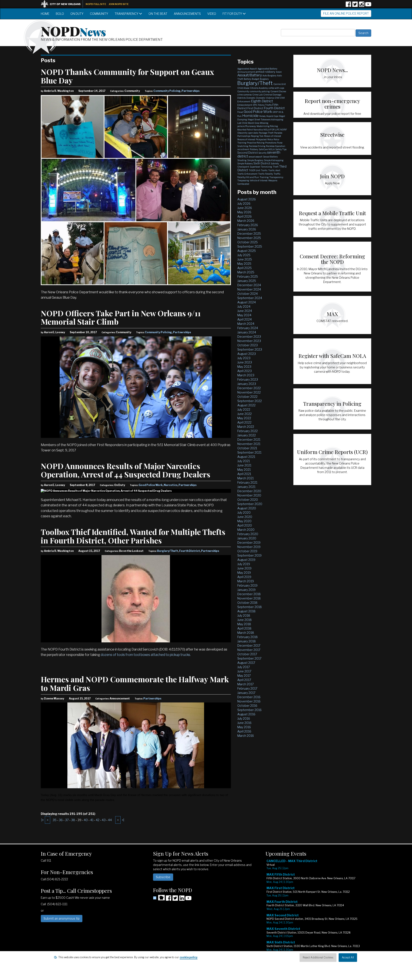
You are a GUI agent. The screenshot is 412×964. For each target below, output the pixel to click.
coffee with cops (276, 88)
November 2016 (249, 701)
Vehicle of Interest (259, 180)
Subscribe (163, 877)
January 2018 (246, 641)
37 (67, 820)
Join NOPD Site (119, 4)
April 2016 (244, 731)
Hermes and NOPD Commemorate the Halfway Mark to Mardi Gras (135, 683)
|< (42, 820)
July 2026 (243, 203)
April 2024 (244, 319)
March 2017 (245, 684)
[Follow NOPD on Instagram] (362, 6)
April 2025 (244, 268)
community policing (260, 91)
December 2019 (249, 542)
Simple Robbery (245, 163)
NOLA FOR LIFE (272, 129)
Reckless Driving (257, 146)
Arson (279, 72)
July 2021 (243, 461)
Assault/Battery (249, 75)
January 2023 (246, 384)
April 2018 (244, 628)
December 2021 (248, 439)
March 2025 (245, 272)
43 (104, 820)
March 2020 (245, 529)
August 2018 (246, 611)
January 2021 (246, 487)
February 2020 (247, 534)
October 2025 (247, 242)
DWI (277, 98)
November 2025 (249, 238)
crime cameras (244, 94)
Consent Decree (278, 91)
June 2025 (244, 259)
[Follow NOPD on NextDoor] (159, 897)
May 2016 (244, 727)
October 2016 (247, 705)
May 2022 (244, 418)
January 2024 (246, 332)
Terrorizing (266, 166)
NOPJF (283, 129)
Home (45, 13)
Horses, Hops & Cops (268, 116)
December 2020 (249, 491)
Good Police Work (151, 485)
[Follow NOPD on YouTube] (368, 6)
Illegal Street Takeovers (259, 119)
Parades (278, 133)
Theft (276, 166)
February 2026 (247, 225)
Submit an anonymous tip (62, 918)
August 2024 (246, 302)
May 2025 (244, 263)
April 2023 (244, 371)
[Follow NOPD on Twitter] (355, 6)
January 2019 (246, 590)
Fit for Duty (233, 13)
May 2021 (244, 469)
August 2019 (246, 559)
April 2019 (244, 577)
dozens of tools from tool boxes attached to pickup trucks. (145, 655)
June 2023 (244, 362)
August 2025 (246, 251)
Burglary (264, 79)
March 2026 (245, 220)
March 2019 (245, 581)
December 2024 (249, 285)
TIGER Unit (254, 170)
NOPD (73, 30)
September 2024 (249, 298)
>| (123, 820)
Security (262, 152)
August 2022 (246, 405)
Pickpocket (261, 139)
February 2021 (247, 482)
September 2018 (249, 607)
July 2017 (243, 667)
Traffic (264, 170)
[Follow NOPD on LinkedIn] (182, 899)
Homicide (250, 116)
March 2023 (245, 375)
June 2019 (244, 568)
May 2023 (244, 366)
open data (253, 133)
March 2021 (245, 478)
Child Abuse (243, 88)
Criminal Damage (272, 94)
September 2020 (249, 504)
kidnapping (277, 119)
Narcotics (170, 485)
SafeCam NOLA (267, 149)
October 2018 (247, 602)
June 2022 (244, 414)
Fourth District (189, 550)
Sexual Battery (270, 156)
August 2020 (246, 508)
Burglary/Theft (167, 550)
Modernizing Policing (267, 126)
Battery (247, 79)
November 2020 (249, 495)
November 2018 (249, 598)
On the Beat (157, 13)
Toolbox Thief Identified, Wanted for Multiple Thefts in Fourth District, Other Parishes (133, 536)
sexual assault (255, 156)
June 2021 (244, 465)
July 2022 (243, 409)
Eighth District (262, 101)
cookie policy (188, 957)
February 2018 (247, 637)
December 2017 (248, 645)
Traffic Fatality (265, 174)
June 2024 (244, 311)
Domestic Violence (265, 98)
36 (61, 820)
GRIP (275, 112)
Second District (247, 152)
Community (99, 13)
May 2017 (244, 675)
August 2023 (246, 354)
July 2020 (244, 512)
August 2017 (246, 662)
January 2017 (246, 693)
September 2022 (249, 401)
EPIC (255, 105)
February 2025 (247, 276)
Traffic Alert (274, 170)
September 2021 (249, 452)
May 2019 (244, 572)
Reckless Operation (275, 146)
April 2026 (244, 216)
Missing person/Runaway (252, 124)
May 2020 (244, 521)
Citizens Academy (259, 88)
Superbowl (255, 166)
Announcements (187, 13)
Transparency (127, 13)
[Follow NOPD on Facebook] (348, 6)
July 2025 (243, 255)
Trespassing (243, 180)
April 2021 (244, 474)
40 (86, 820)
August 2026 (246, 199)
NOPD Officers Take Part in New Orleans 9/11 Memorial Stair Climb (121, 317)
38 (73, 820)
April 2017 (244, 680)
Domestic (251, 98)
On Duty (76, 13)
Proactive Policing (256, 142)
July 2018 (243, 615)
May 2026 (244, 212)
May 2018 (244, 624)
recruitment (243, 149)
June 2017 (244, 671)
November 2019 (249, 547)
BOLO (60, 13)
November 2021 (248, 444)
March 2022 (245, 426)
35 (54, 820)
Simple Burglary (255, 160)
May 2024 (244, 315)
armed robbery (265, 71)
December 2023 (249, 336)
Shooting (242, 160)
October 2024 (247, 293)
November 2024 (249, 289)
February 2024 (247, 328)
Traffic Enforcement (247, 174)
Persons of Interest (246, 139)
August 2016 (246, 714)
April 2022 (244, 422)
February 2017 (247, 688)
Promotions (270, 142)
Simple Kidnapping (273, 160)
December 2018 (249, 594)
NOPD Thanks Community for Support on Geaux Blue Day (127, 76)
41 (91, 820)
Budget (255, 79)
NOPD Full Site (96, 4)
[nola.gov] (63, 3)
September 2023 (249, 349)
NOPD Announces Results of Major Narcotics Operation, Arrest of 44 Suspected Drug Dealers (125, 470)
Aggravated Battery (267, 68)
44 (110, 820)
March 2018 (245, 632)
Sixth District (261, 163)
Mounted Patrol (245, 129)
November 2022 (249, 392)
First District (255, 108)
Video (211, 13)
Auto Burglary (269, 75)
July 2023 (243, 358)
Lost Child (242, 123)
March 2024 (245, 323)
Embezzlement (244, 105)
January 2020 (246, 538)
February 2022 (247, 431)
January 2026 (246, 229)
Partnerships (191, 90)
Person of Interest (272, 136)
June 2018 (244, 620)
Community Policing (166, 90)
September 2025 (249, 246)
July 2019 (243, 564)
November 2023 (249, 341)
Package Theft (266, 133)
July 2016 (243, 718)
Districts (241, 98)
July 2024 (243, 306)
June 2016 (244, 723)
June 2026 (244, 208)
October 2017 (247, 654)
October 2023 (247, 345)
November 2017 (248, 650)
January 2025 (246, 281)
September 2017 (249, 658)
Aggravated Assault (247, 68)
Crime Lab (257, 94)
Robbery (254, 149)
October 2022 (247, 396)
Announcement (246, 71)
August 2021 (246, 457)
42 (97, 820)
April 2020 (244, 525)
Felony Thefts (265, 105)
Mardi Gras (253, 123)
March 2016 (245, 735)
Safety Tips (280, 149)
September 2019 (249, 555)
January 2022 (246, 435)
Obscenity (242, 133)
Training (264, 177)
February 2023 (247, 379)
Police (270, 139)
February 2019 (247, 585)
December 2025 (249, 233)
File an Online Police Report (346, 13)
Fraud (240, 112)
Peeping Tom (257, 136)
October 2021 (247, 448)
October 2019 (247, 551)
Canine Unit (279, 84)
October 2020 (247, 499)
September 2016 (249, 710)
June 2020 (244, 517)
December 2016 (249, 697)
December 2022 (249, 388)
